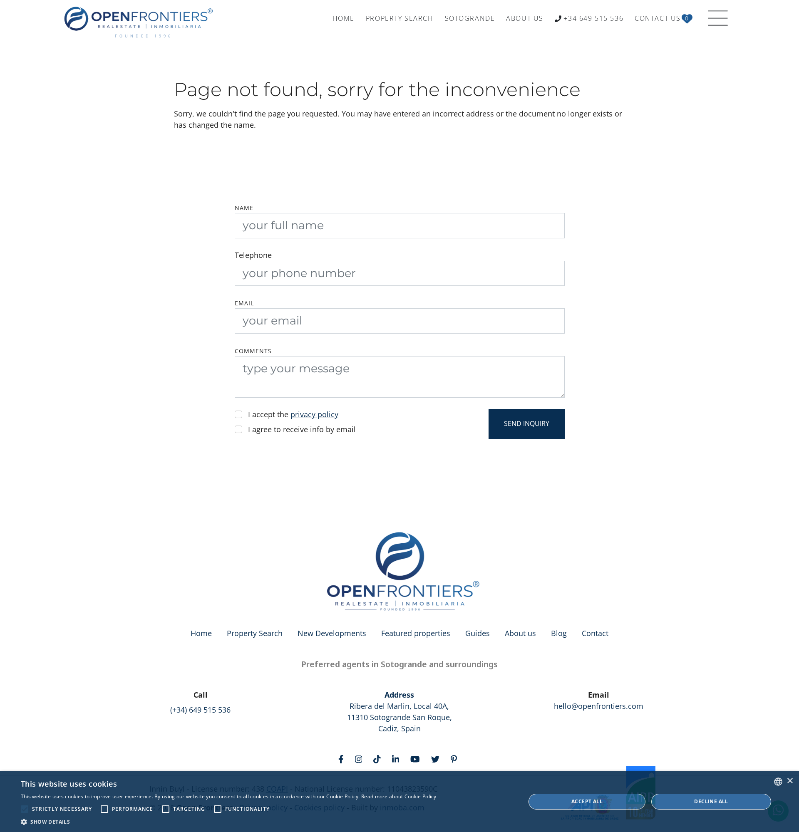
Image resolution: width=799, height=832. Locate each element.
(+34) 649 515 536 (200, 710)
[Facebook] (342, 758)
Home (201, 633)
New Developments (332, 633)
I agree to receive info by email (302, 429)
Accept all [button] (587, 801)
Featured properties (415, 633)
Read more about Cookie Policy (399, 796)
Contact (595, 633)
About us (520, 633)
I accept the (293, 414)
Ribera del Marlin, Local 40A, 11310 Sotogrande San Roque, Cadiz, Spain (399, 711)
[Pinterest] (456, 758)
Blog (559, 633)
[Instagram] (360, 758)
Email (244, 303)
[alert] (399, 801)
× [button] (790, 781)
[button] (229, 821)
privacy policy (314, 414)
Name (244, 208)
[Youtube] (417, 758)
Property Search (255, 633)
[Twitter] (437, 758)
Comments (253, 351)
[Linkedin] (397, 758)
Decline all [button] (711, 801)
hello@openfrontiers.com (598, 706)
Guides (477, 633)
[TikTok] (379, 758)
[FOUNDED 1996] (140, 18)
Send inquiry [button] (526, 423)
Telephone (253, 255)
